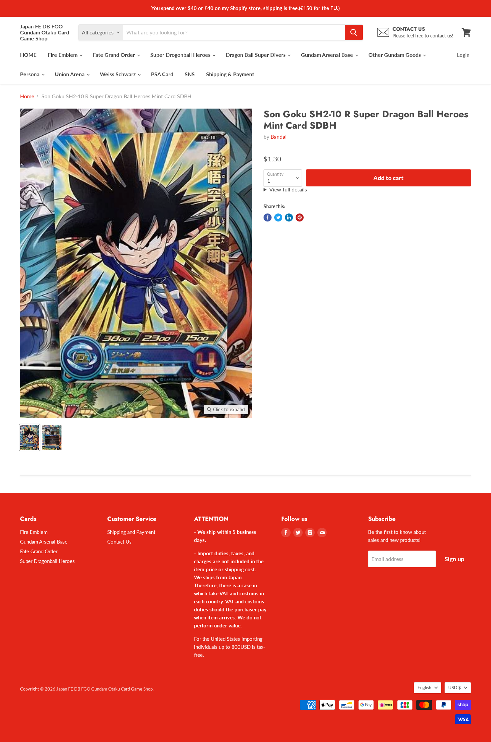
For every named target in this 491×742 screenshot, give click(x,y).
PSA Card (162, 74)
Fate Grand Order (114, 54)
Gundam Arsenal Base (327, 54)
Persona (30, 74)
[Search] (354, 32)
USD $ (454, 687)
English (424, 687)
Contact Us (119, 542)
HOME (28, 54)
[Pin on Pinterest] (300, 217)
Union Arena (70, 74)
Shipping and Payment (131, 532)
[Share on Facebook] (268, 217)
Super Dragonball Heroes (47, 561)
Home (27, 96)
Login (463, 55)
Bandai (279, 136)
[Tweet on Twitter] (278, 217)
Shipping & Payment (230, 74)
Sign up (454, 559)
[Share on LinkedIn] (289, 217)
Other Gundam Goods (395, 54)
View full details (288, 189)
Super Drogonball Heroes (181, 54)
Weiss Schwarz (118, 74)
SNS (190, 74)
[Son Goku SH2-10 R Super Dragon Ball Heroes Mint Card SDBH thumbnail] (29, 437)
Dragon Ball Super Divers (256, 54)
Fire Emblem (63, 54)
